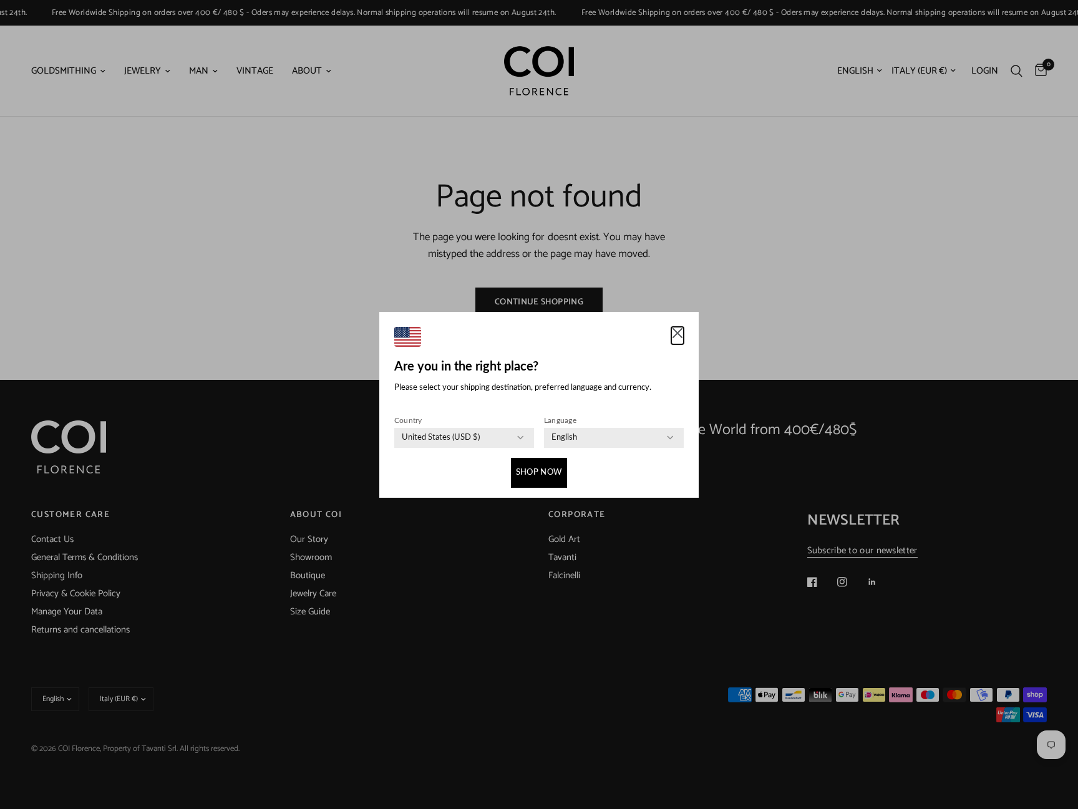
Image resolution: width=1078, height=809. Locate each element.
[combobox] (441, 438)
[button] (677, 335)
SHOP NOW (539, 472)
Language (560, 420)
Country (408, 420)
